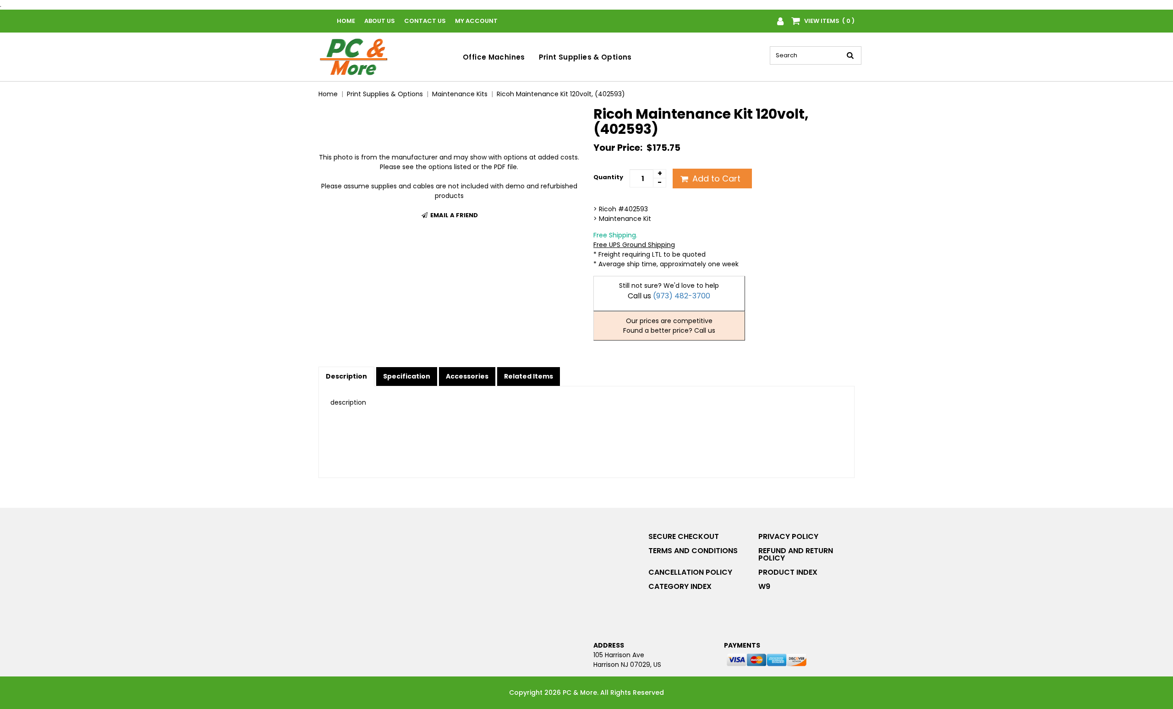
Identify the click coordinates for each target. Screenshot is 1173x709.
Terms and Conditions (693, 550)
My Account (476, 20)
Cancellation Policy (690, 572)
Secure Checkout (683, 536)
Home (346, 20)
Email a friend (453, 215)
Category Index (680, 586)
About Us (379, 20)
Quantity (608, 177)
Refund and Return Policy (795, 554)
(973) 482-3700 (681, 296)
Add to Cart (715, 178)
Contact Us (425, 20)
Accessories (467, 376)
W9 (764, 586)
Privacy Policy (788, 536)
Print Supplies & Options (585, 57)
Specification (406, 376)
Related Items (528, 376)
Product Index (787, 572)
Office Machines (494, 57)
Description (346, 376)
